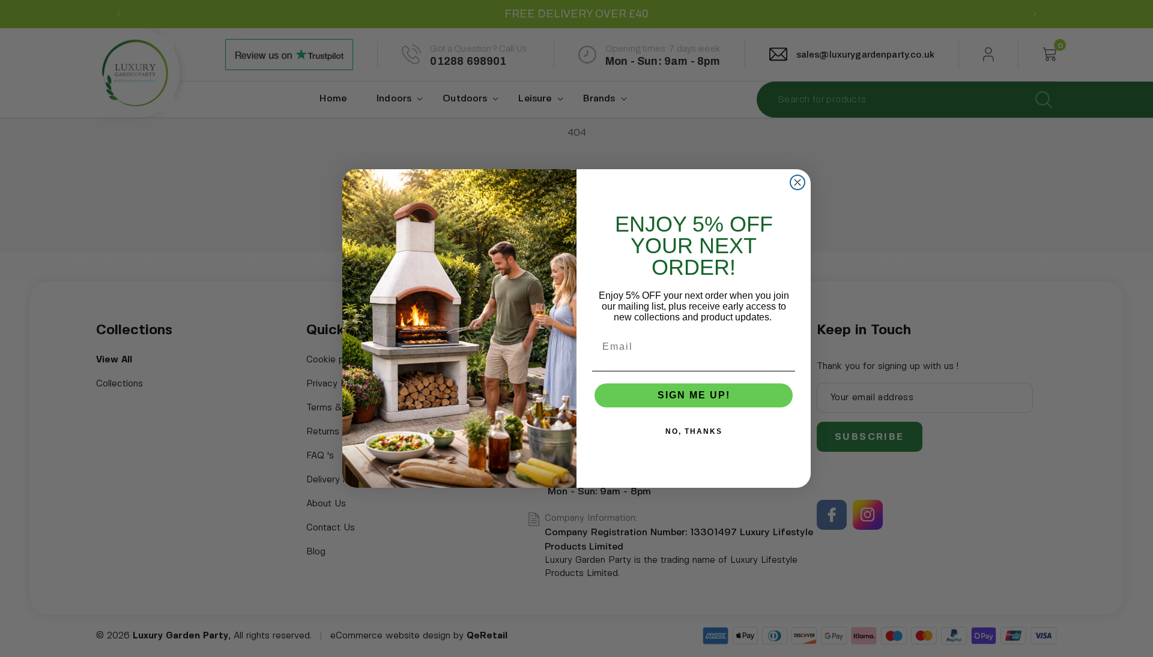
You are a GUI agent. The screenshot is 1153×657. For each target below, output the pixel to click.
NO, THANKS (693, 431)
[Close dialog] (797, 182)
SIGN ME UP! (694, 395)
